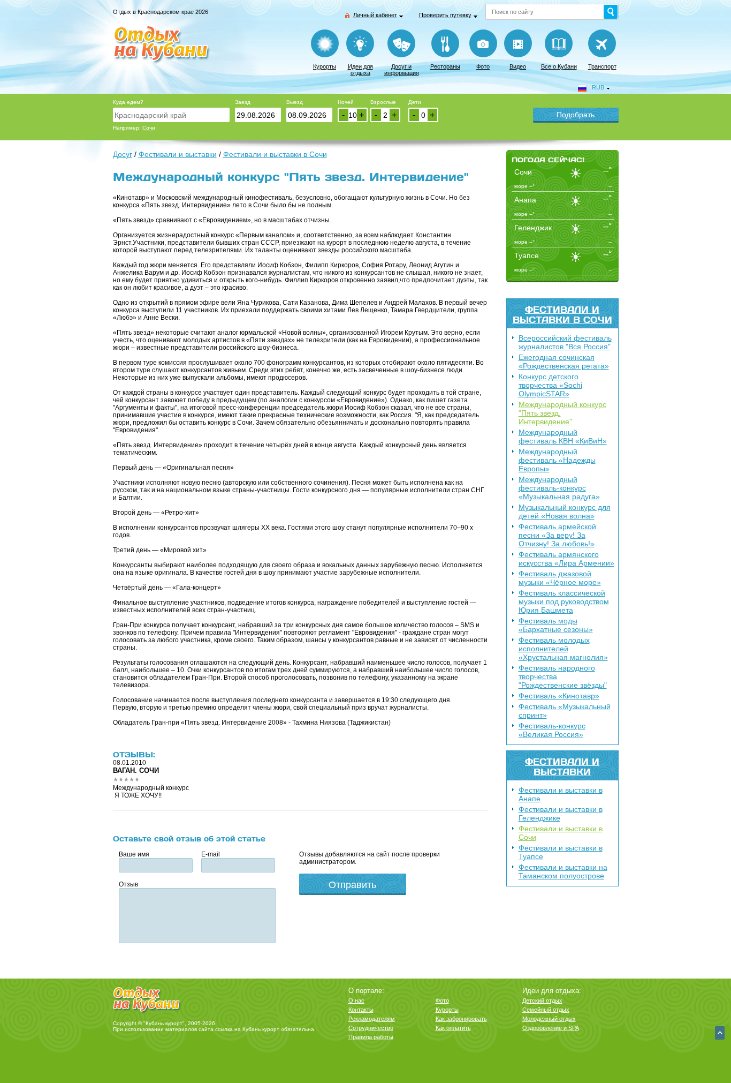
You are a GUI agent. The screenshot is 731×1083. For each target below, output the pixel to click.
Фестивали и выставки (562, 766)
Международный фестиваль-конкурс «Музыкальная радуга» (559, 488)
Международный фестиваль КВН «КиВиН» (563, 436)
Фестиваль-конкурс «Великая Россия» (552, 730)
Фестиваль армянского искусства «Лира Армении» (566, 558)
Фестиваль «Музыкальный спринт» (565, 710)
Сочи (148, 128)
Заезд (242, 102)
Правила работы (370, 1037)
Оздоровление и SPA (550, 1028)
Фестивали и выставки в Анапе (561, 794)
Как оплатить (453, 1028)
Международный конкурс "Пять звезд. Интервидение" (562, 413)
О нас (356, 1000)
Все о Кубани (559, 66)
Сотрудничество (370, 1028)
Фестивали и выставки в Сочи (562, 314)
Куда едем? (128, 102)
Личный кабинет (375, 15)
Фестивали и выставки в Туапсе (561, 852)
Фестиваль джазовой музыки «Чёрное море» (560, 577)
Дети (414, 102)
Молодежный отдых (549, 1019)
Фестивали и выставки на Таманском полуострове (563, 871)
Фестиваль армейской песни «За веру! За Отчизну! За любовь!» (557, 535)
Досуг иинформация (401, 69)
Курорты (324, 66)
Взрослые (383, 102)
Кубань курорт (260, 1029)
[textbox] (171, 115)
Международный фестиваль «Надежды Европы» (557, 460)
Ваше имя (134, 854)
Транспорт (602, 66)
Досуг (122, 154)
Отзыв (128, 884)
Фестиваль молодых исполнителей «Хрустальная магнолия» (563, 648)
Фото (483, 66)
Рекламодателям (371, 1019)
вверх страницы (720, 1033)
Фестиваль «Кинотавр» (559, 695)
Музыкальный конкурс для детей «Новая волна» (565, 511)
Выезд (294, 102)
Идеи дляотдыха (360, 69)
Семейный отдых (545, 1009)
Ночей (346, 102)
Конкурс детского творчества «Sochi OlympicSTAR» (550, 385)
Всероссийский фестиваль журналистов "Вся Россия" (565, 342)
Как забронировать (461, 1019)
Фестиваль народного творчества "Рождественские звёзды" (563, 676)
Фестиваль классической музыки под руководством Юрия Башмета (564, 601)
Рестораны (445, 66)
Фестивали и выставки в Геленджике (561, 813)
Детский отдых (542, 1000)
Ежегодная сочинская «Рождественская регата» (564, 361)
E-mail (210, 854)
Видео (517, 66)
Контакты (361, 1009)
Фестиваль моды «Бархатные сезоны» (556, 625)
